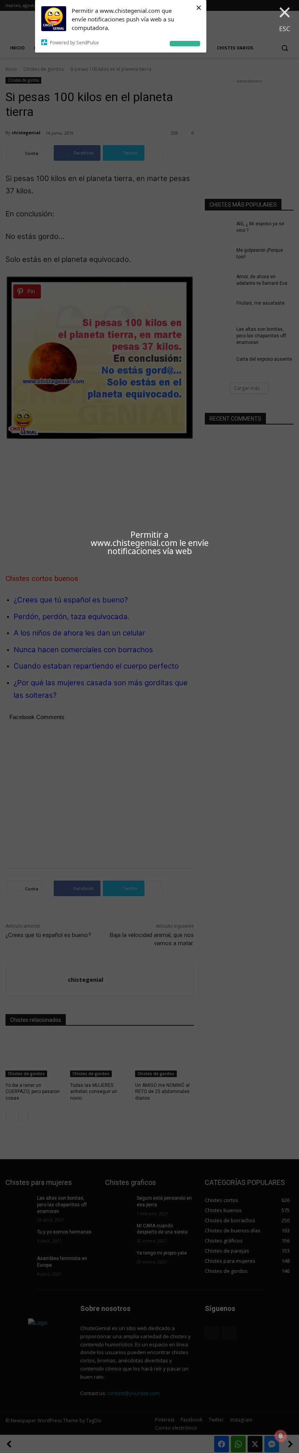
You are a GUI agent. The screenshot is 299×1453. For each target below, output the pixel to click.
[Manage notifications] (280, 1436)
